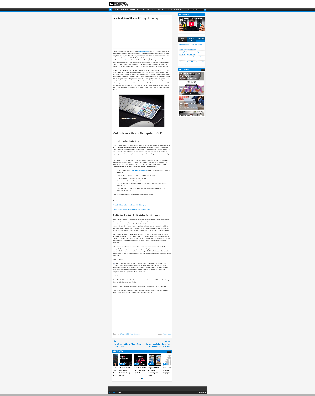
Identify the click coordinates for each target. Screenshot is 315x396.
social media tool (143, 51)
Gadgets (139, 10)
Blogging (123, 334)
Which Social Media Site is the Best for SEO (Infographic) (129, 205)
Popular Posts (191, 40)
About (163, 10)
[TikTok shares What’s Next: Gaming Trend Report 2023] (125, 360)
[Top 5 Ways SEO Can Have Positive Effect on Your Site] (168, 360)
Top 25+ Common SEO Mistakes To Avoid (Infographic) (153, 370)
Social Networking (135, 334)
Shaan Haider (167, 334)
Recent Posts (183, 40)
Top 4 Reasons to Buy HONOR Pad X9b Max (190, 44)
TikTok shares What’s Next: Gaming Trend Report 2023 (124, 370)
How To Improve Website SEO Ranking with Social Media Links (131, 209)
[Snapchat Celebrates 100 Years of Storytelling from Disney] (139, 360)
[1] (141, 378)
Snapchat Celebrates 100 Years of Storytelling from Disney (139, 371)
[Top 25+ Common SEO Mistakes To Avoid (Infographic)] (153, 360)
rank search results (125, 60)
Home (110, 10)
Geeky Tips (116, 10)
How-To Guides (124, 10)
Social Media (146, 10)
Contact (170, 10)
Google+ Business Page (139, 170)
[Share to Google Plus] (115, 355)
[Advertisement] (140, 33)
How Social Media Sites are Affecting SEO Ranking (135, 18)
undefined (194, 84)
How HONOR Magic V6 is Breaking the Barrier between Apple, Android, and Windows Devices (191, 109)
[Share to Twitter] (114, 355)
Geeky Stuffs (112, 392)
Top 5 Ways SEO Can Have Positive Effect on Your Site (167, 370)
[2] (142, 378)
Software (132, 10)
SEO (127, 334)
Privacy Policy (177, 10)
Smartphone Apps (156, 10)
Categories (200, 39)
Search (205, 10)
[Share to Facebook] (126, 355)
